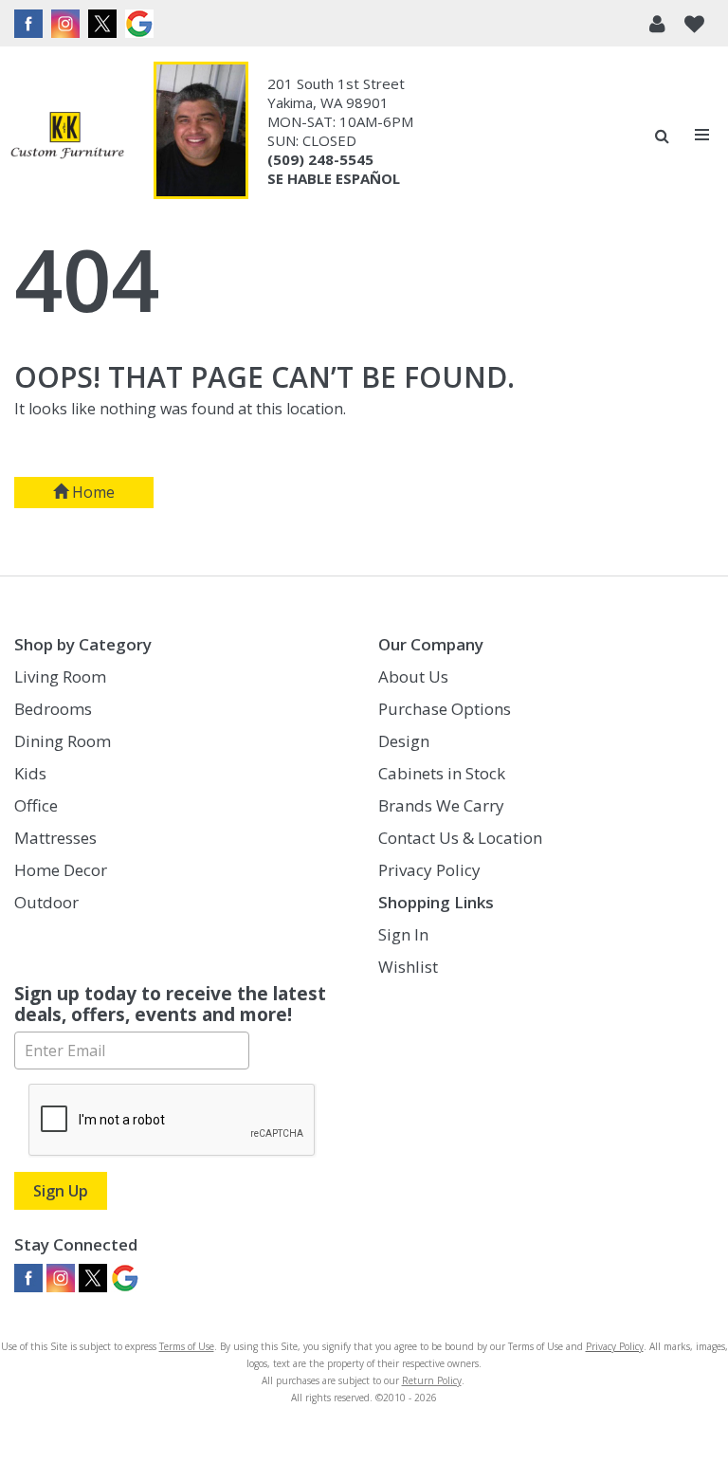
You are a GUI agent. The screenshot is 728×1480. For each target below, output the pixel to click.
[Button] (703, 135)
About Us (413, 676)
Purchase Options (444, 709)
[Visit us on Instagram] (67, 23)
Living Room (60, 676)
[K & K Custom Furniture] (67, 135)
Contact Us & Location (460, 838)
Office (36, 805)
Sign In (403, 934)
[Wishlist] (694, 23)
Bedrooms (53, 709)
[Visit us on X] (104, 23)
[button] (657, 23)
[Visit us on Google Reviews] (141, 23)
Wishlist (408, 967)
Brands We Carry (441, 805)
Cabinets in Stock (441, 773)
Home (91, 492)
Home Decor (60, 870)
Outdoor (46, 902)
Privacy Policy (429, 870)
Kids (30, 773)
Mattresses (55, 838)
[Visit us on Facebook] (30, 23)
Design (403, 741)
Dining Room (62, 741)
